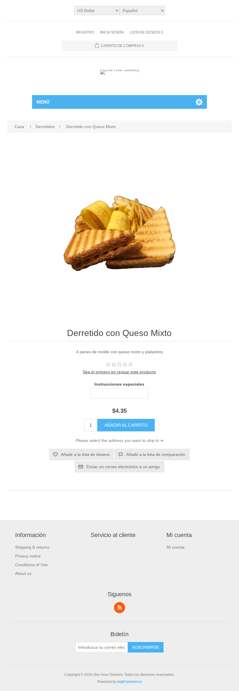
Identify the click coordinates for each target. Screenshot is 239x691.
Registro (85, 32)
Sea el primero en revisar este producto (119, 372)
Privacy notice (28, 556)
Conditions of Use (31, 564)
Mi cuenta (175, 547)
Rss (119, 607)
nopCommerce (129, 682)
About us (23, 573)
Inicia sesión (112, 32)
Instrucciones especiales (119, 384)
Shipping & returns (32, 547)
